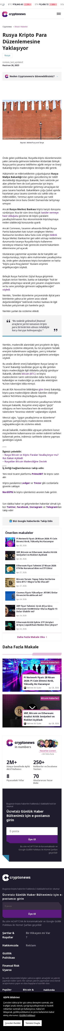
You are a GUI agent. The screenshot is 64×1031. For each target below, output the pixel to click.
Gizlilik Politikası (8, 955)
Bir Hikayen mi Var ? (38, 935)
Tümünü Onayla (32, 1023)
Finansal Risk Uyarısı (10, 968)
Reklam (31, 945)
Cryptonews (7, 27)
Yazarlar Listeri (48, 750)
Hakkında (49, 989)
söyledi (6, 289)
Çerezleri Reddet (13, 1023)
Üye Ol (32, 839)
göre (41, 389)
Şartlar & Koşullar (8, 935)
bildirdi (53, 234)
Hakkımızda (10, 945)
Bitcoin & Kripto (28, 991)
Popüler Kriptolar (7, 991)
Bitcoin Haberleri (21, 27)
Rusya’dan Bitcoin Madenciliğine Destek (25, 461)
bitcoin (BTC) (29, 373)
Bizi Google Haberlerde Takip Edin (32, 521)
